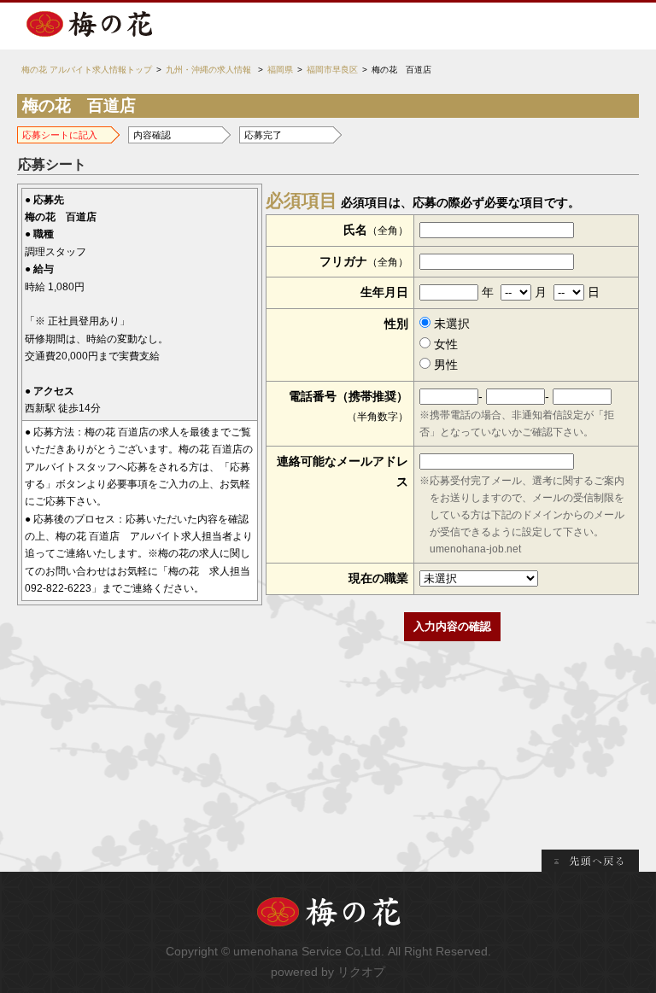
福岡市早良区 (332, 69)
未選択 (450, 323)
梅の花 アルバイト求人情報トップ (86, 69)
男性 (444, 364)
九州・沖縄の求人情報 (208, 69)
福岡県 (280, 69)
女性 (444, 344)
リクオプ (361, 971)
